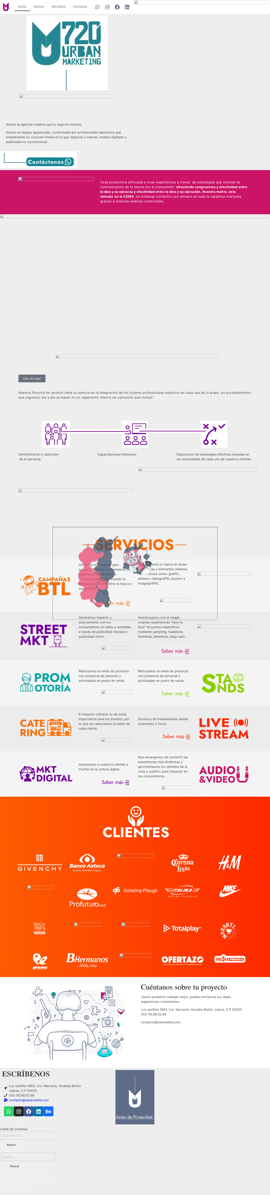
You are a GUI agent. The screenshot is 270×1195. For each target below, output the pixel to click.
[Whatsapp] (97, 7)
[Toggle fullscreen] (35, 1178)
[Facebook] (117, 7)
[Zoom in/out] (48, 1178)
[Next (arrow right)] (21, 1188)
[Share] (21, 1178)
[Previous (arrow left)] (7, 1188)
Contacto (80, 7)
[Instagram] (107, 7)
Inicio (22, 7)
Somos (38, 7)
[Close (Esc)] (7, 1178)
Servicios (58, 7)
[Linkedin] (127, 7)
